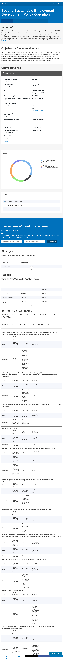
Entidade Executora (38, 103)
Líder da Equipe (8, 84)
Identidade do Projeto (10, 79)
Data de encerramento (39, 125)
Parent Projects (36, 130)
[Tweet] (31, 656)
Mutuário (35, 85)
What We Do (5, 3)
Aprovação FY (8, 114)
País (5, 90)
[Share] (44, 656)
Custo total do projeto (11, 103)
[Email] (6, 656)
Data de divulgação (38, 90)
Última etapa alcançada (11, 130)
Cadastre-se (52, 241)
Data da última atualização (12, 136)
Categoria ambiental (38, 119)
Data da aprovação (9, 96)
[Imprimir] (19, 656)
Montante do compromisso (12, 119)
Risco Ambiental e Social (11, 125)
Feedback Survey (55, 653)
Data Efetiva (36, 96)
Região (34, 108)
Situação (34, 79)
